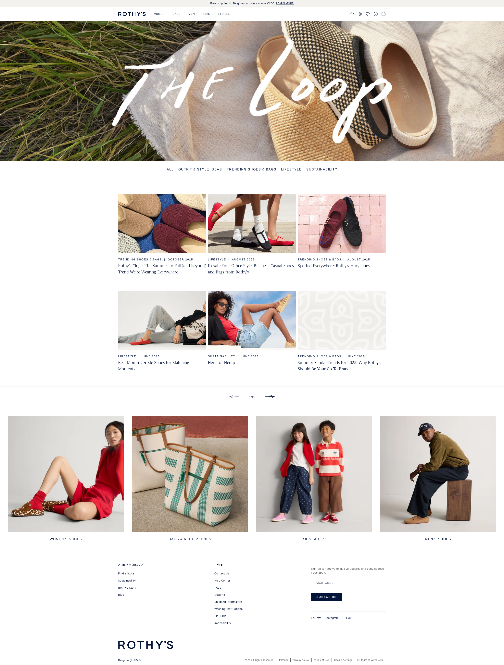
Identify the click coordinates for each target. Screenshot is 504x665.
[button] (159, 14)
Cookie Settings (343, 660)
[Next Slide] (439, 3)
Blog (121, 595)
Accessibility (222, 623)
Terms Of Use (321, 660)
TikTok (347, 618)
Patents (283, 660)
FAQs (217, 588)
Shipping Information (228, 602)
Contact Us (221, 573)
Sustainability (127, 581)
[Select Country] (360, 14)
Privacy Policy (301, 660)
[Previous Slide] (64, 3)
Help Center (222, 581)
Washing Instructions (228, 609)
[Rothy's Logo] (132, 14)
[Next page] (270, 397)
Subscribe (326, 597)
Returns (219, 595)
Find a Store (126, 573)
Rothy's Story (127, 588)
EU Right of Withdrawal (370, 660)
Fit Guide (220, 616)
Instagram (332, 618)
